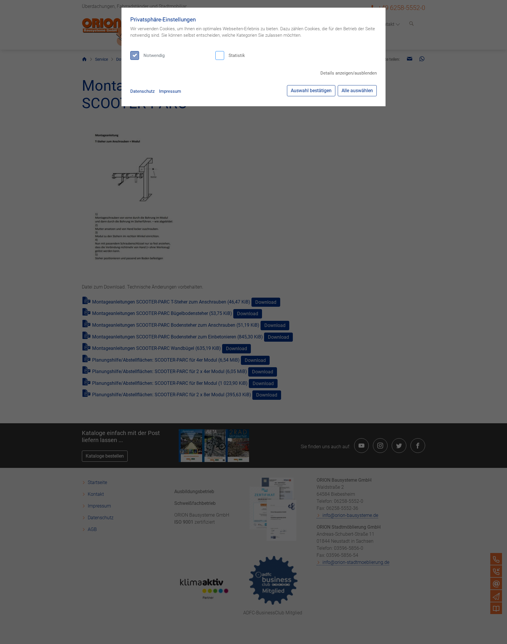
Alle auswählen (357, 90)
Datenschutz (142, 91)
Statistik (237, 55)
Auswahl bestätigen (311, 90)
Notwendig (154, 55)
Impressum (170, 91)
